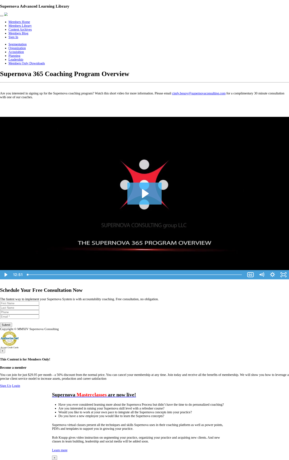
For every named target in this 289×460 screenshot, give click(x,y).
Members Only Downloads (26, 63)
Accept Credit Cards (10, 348)
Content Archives (20, 29)
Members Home (19, 22)
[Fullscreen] (283, 274)
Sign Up (5, 386)
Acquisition (16, 52)
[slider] (135, 274)
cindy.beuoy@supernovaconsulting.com (199, 93)
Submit (6, 324)
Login (16, 386)
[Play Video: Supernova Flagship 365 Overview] (144, 194)
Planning (14, 55)
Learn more (59, 450)
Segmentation (17, 44)
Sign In (13, 37)
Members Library (20, 25)
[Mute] (261, 274)
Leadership (15, 59)
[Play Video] (5, 274)
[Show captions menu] (250, 274)
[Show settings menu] (272, 274)
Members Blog (18, 33)
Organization (17, 48)
